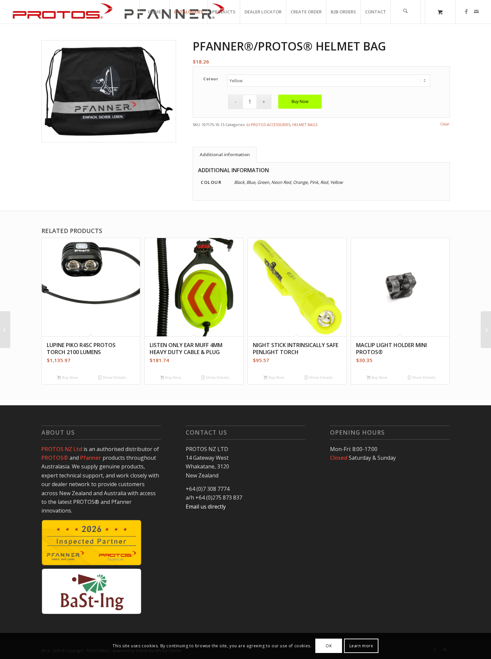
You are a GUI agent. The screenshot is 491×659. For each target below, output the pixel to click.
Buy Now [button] (69, 377)
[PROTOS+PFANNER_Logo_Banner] (118, 11)
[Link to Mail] (476, 11)
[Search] (405, 11)
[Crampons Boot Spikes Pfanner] (5, 329)
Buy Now (300, 101)
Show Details (114, 377)
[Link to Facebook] (466, 11)
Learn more (361, 646)
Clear (445, 124)
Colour (210, 78)
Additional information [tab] (225, 154)
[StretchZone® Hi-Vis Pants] (486, 329)
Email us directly (206, 506)
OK (329, 646)
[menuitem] (154, 11)
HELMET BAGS (304, 124)
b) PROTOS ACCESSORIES (268, 124)
